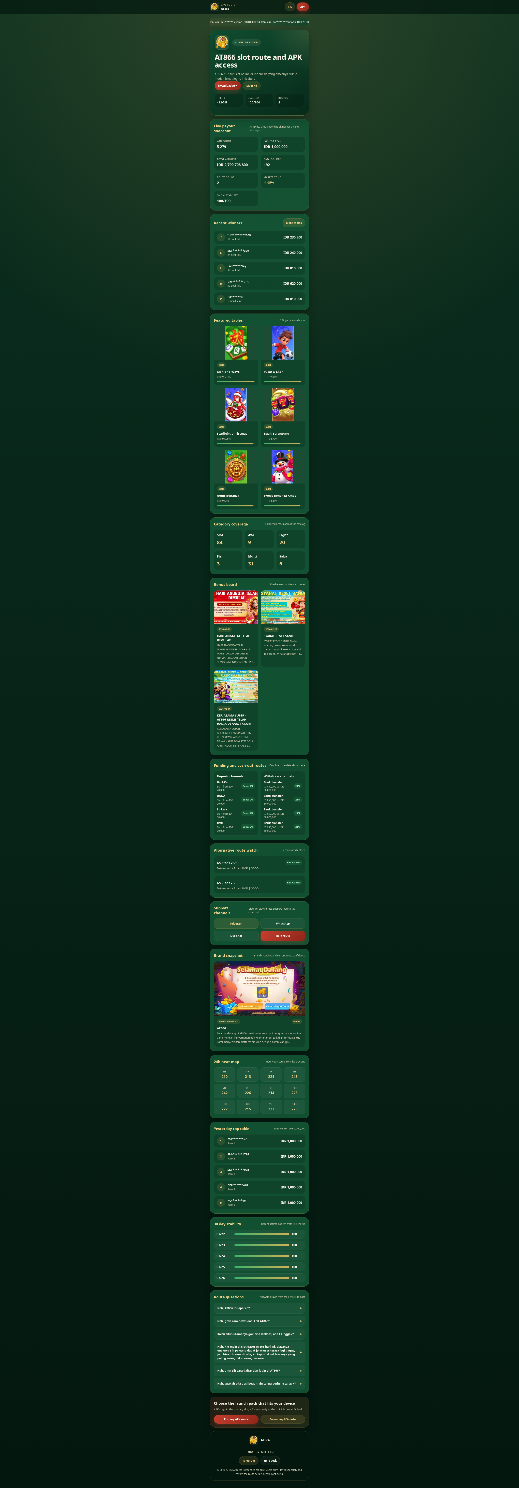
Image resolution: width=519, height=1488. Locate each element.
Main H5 (251, 85)
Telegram (236, 923)
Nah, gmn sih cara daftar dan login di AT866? (248, 1370)
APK (303, 7)
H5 (290, 7)
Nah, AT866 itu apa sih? (233, 1308)
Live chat (236, 936)
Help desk (270, 1460)
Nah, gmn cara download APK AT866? (243, 1321)
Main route (283, 936)
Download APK (227, 85)
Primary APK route (236, 1419)
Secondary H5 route (283, 1419)
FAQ (270, 1452)
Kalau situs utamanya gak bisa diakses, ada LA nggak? (255, 1334)
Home (249, 1452)
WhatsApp (283, 923)
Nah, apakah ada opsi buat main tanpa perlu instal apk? (256, 1383)
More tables (294, 223)
